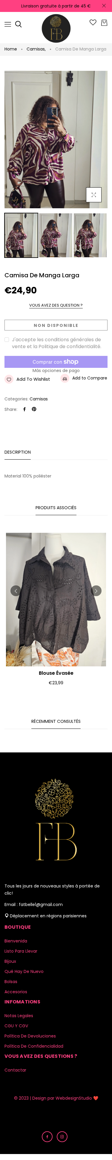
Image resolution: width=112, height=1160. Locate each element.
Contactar (15, 1070)
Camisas (36, 49)
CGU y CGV (16, 1026)
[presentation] (15, 590)
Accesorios (15, 992)
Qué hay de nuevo (24, 971)
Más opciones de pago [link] (56, 371)
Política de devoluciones (30, 1036)
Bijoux (10, 961)
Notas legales (18, 1016)
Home (10, 49)
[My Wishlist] (93, 24)
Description (17, 452)
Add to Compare (89, 378)
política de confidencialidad (33, 1046)
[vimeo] (34, 409)
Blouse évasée (56, 673)
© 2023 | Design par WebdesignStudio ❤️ (56, 1098)
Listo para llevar (20, 951)
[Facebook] (24, 409)
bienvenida (15, 941)
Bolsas (10, 982)
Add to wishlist (33, 379)
